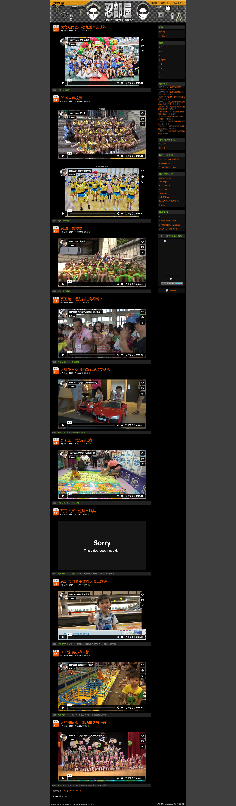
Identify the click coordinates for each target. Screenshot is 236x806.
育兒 (68, 362)
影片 (89, 30)
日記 (160, 68)
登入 (160, 216)
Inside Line (163, 189)
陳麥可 (161, 107)
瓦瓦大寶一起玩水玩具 (78, 511)
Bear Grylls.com (165, 178)
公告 (160, 47)
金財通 (74, 432)
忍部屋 (58, 4)
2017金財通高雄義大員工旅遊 (83, 581)
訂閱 (169, 221)
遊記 (160, 77)
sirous (161, 126)
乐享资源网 (163, 112)
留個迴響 (66, 90)
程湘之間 (162, 148)
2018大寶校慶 (71, 228)
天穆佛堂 (162, 205)
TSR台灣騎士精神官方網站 (169, 201)
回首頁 (154, 3)
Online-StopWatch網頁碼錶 (169, 159)
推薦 (160, 64)
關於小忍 (165, 3)
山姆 (161, 97)
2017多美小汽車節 (74, 652)
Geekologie (163, 182)
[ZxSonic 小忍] (171, 258)
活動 (160, 72)
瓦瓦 (64, 362)
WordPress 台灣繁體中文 (168, 229)
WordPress (92, 804)
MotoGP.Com (164, 197)
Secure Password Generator (169, 167)
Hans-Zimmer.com (165, 186)
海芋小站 (162, 144)
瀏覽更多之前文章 (60, 796)
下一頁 (78, 791)
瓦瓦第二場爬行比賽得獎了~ (82, 299)
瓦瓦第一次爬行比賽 (76, 440)
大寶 (59, 90)
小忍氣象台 (178, 3)
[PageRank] (171, 290)
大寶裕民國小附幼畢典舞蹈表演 (85, 723)
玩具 (64, 574)
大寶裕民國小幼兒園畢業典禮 (83, 27)
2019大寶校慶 (71, 98)
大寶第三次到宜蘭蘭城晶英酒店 (85, 370)
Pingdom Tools (164, 163)
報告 (160, 51)
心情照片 (162, 60)
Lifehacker (163, 193)
